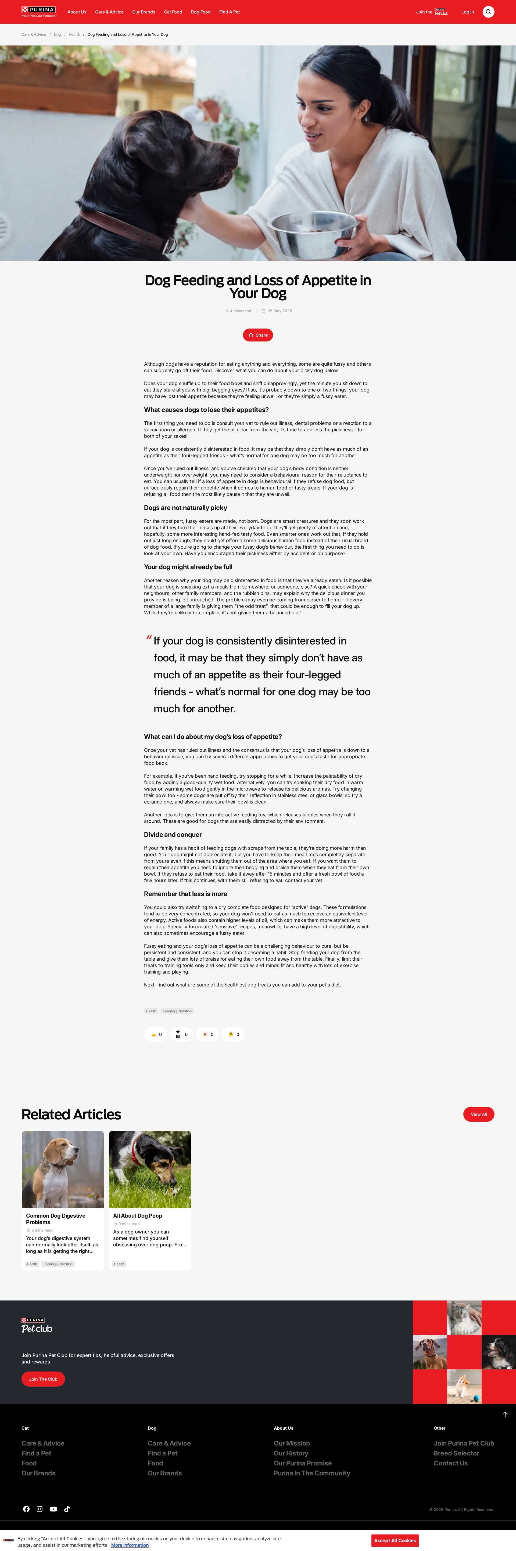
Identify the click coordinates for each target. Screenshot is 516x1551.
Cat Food (173, 12)
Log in (467, 12)
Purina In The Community (312, 1473)
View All (479, 1114)
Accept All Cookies (395, 1540)
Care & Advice (109, 12)
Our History (291, 1453)
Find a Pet (36, 1453)
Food (29, 1463)
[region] (258, 1540)
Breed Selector (456, 1453)
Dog (57, 34)
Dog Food (201, 12)
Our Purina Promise (303, 1463)
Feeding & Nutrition (177, 1011)
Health (74, 34)
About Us (77, 12)
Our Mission (292, 1443)
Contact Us (451, 1463)
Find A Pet (229, 12)
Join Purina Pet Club (464, 1443)
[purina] (26, 1509)
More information (130, 1545)
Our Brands (143, 12)
